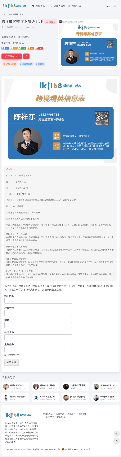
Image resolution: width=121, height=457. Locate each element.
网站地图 (61, 416)
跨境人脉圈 (13, 14)
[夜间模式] (117, 441)
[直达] (27, 386)
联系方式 (9, 308)
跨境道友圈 (24, 175)
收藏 (52, 21)
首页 (5, 14)
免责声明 (50, 416)
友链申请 (60, 413)
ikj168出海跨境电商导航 (30, 449)
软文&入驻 (48, 413)
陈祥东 (22, 182)
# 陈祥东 (40, 63)
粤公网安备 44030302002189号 (77, 449)
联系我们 (83, 413)
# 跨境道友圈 (26, 63)
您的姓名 (9, 295)
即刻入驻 (11, 362)
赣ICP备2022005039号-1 (50, 449)
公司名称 (9, 332)
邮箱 (6, 320)
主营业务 (9, 344)
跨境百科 (71, 413)
